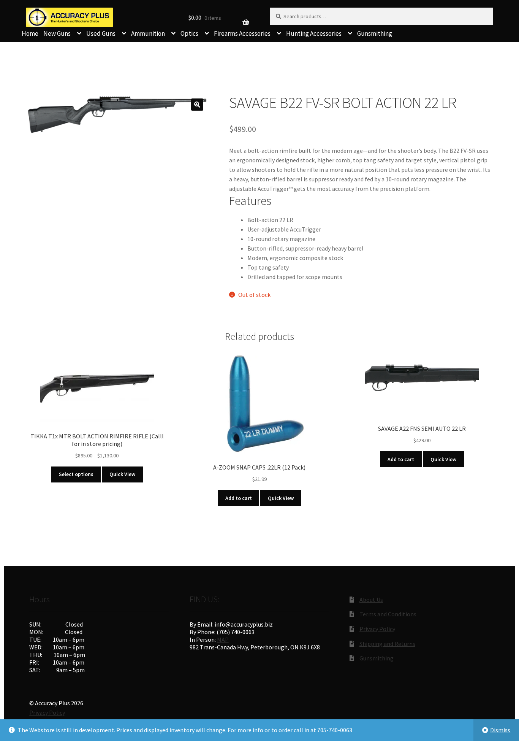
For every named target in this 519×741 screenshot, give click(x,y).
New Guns (57, 33)
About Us (371, 599)
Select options (76, 474)
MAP (223, 639)
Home (30, 33)
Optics (189, 33)
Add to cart (238, 498)
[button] (197, 104)
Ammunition (148, 33)
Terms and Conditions (387, 614)
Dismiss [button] (500, 730)
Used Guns (101, 33)
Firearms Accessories (242, 33)
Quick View (122, 474)
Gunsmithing (374, 33)
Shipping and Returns (387, 643)
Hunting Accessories (314, 33)
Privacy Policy (377, 629)
